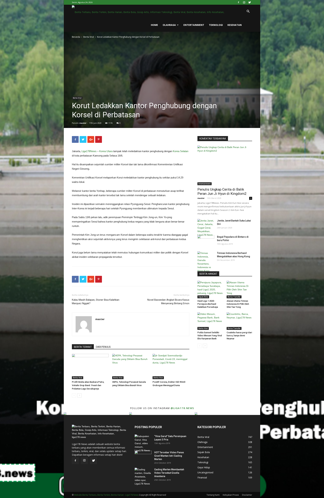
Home (154, 25)
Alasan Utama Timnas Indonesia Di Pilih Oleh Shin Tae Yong (238, 304)
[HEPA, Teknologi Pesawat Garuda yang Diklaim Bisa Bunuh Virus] (130, 366)
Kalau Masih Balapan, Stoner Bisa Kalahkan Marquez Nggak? (95, 301)
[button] (248, 11)
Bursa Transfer (234, 297)
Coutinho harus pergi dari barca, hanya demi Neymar (239, 335)
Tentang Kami (213, 494)
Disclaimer (247, 494)
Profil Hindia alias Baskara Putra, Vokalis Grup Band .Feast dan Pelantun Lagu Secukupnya (88, 385)
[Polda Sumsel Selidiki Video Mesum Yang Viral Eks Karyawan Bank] (210, 321)
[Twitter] (249, 2)
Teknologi (216, 25)
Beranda (76, 36)
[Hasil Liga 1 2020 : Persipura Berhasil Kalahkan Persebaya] (210, 289)
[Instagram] (244, 2)
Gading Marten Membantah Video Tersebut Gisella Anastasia (169, 473)
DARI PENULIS (103, 347)
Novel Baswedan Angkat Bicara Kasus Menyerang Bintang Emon (168, 301)
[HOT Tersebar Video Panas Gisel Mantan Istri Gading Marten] (143, 457)
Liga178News (89, 151)
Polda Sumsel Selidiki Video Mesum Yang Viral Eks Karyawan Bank (209, 335)
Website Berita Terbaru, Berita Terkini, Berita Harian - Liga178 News (106, 494)
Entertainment (193, 25)
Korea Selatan (180, 151)
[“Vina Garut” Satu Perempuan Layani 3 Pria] (143, 443)
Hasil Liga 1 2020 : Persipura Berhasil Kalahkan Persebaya (207, 304)
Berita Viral (88, 36)
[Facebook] (238, 2)
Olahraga (169, 25)
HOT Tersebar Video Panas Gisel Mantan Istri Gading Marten (169, 456)
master (82, 123)
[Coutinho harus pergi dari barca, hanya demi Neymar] (239, 321)
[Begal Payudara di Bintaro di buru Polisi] (205, 241)
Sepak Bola (203, 297)
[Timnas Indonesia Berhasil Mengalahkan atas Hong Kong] (205, 263)
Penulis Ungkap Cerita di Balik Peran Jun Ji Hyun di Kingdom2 (222, 191)
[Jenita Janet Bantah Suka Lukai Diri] (205, 228)
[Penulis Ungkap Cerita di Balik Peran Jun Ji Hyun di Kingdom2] (224, 165)
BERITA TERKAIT (83, 347)
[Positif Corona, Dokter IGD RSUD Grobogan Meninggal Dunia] (171, 366)
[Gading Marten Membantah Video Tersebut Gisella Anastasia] (143, 477)
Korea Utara (106, 151)
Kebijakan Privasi (231, 494)
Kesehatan (234, 25)
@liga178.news (182, 408)
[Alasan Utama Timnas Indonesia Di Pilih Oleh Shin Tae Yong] (239, 289)
